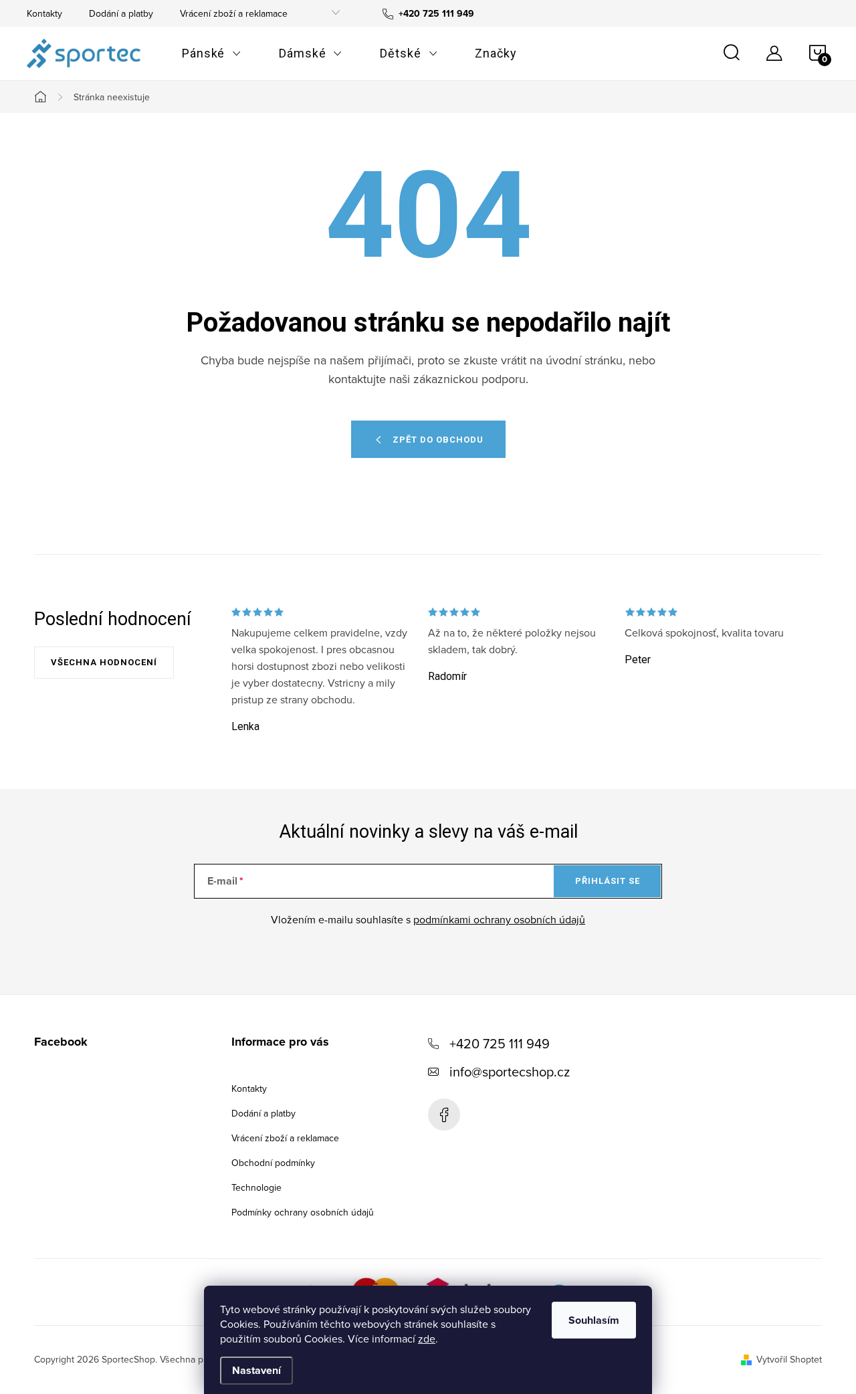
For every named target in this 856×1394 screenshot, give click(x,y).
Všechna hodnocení (104, 662)
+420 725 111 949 (499, 1043)
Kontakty (44, 13)
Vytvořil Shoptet (789, 1359)
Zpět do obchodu (438, 440)
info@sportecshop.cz (509, 1071)
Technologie (256, 1187)
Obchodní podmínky (273, 1162)
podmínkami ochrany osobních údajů (499, 919)
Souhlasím (593, 1320)
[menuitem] (211, 53)
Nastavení (256, 1370)
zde (426, 1338)
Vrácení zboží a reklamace (234, 13)
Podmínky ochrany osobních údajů (302, 1212)
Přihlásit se (607, 881)
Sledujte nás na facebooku (444, 1114)
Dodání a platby (121, 13)
